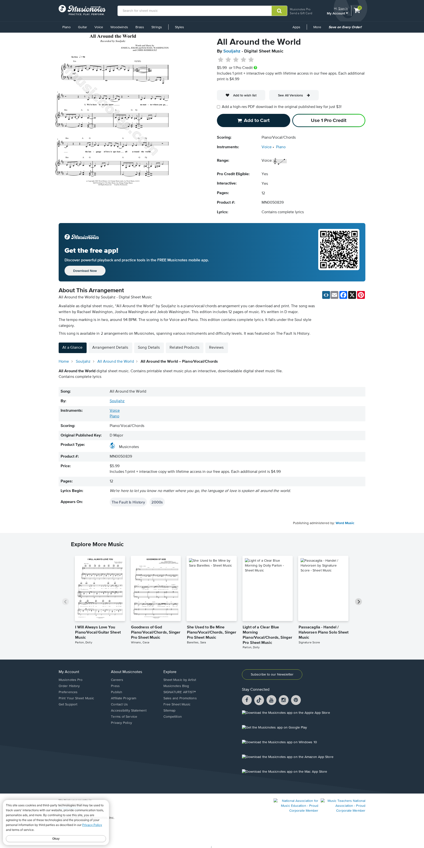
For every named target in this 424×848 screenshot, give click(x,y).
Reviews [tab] (216, 348)
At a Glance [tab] (72, 348)
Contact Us (119, 704)
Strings (156, 27)
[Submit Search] (279, 11)
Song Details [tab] (149, 348)
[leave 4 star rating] (243, 60)
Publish (116, 692)
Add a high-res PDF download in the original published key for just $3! (282, 107)
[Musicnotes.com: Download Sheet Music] (82, 10)
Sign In (343, 8)
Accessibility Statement (128, 710)
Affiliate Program (123, 698)
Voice (98, 27)
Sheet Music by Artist (179, 680)
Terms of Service (124, 716)
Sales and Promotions (180, 698)
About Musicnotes (126, 672)
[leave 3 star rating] (236, 60)
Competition (172, 716)
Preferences (68, 692)
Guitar (82, 27)
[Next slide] (358, 601)
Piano (66, 27)
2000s (157, 502)
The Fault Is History (128, 502)
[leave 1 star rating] (221, 60)
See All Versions (290, 95)
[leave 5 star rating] (251, 60)
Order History (69, 686)
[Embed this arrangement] (326, 295)
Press (115, 686)
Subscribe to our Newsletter (272, 674)
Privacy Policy (121, 723)
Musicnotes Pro (300, 9)
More (319, 29)
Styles (179, 27)
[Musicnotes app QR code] (338, 252)
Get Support (68, 704)
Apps (296, 27)
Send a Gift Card (301, 13)
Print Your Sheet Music (76, 698)
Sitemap (169, 710)
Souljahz (231, 51)
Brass (139, 27)
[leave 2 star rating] (228, 60)
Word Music (345, 523)
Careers (117, 680)
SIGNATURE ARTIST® (179, 692)
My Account (336, 13)
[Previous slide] (65, 601)
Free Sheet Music (177, 704)
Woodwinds (119, 27)
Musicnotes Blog (176, 686)
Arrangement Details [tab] (110, 348)
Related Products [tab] (184, 348)
